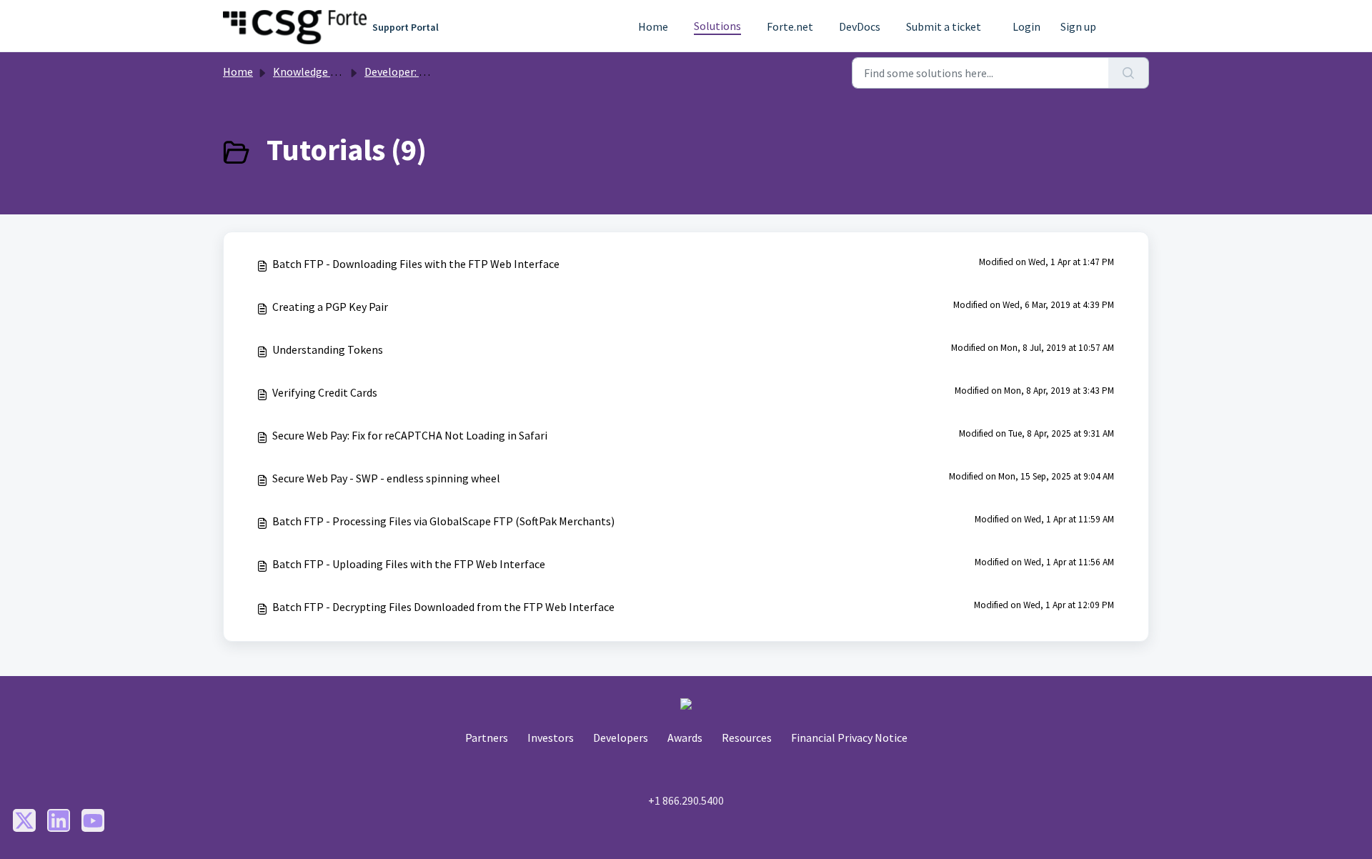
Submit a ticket (943, 27)
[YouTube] (92, 820)
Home (653, 27)
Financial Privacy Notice (849, 737)
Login (1026, 27)
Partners (486, 737)
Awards (684, 737)
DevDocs (859, 27)
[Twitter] (24, 820)
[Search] (1128, 73)
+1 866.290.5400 (686, 800)
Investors (550, 737)
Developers (620, 737)
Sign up (1078, 27)
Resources (747, 737)
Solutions (717, 26)
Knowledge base (313, 71)
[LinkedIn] (58, 820)
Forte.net (790, 27)
